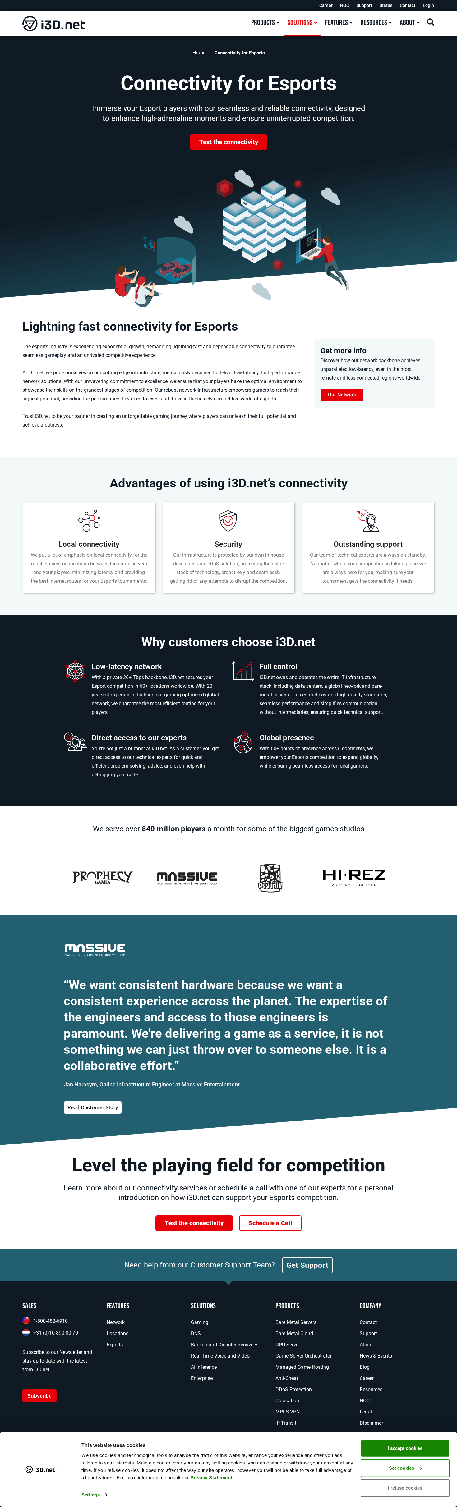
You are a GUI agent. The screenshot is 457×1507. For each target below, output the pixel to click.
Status (386, 5)
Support (364, 5)
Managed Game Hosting (302, 1367)
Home (198, 53)
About (366, 1345)
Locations (117, 1333)
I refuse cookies (405, 1488)
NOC (344, 5)
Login (428, 5)
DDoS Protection (293, 1389)
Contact (407, 5)
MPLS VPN (287, 1412)
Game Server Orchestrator (303, 1356)
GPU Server (287, 1345)
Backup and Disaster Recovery (224, 1345)
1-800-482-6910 (50, 1321)
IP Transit (285, 1423)
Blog (365, 1367)
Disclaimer (371, 1423)
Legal (366, 1412)
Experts (115, 1345)
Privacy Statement (211, 1477)
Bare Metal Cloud (294, 1333)
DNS (196, 1333)
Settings (90, 1494)
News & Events (376, 1356)
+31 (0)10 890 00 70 (55, 1333)
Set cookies (401, 1468)
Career (326, 5)
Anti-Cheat (286, 1378)
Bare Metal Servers (295, 1322)
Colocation (287, 1401)
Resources (371, 1389)
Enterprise (202, 1378)
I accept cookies (405, 1448)
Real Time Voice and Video (220, 1356)
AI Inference (204, 1367)
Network (116, 1322)
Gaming (199, 1322)
